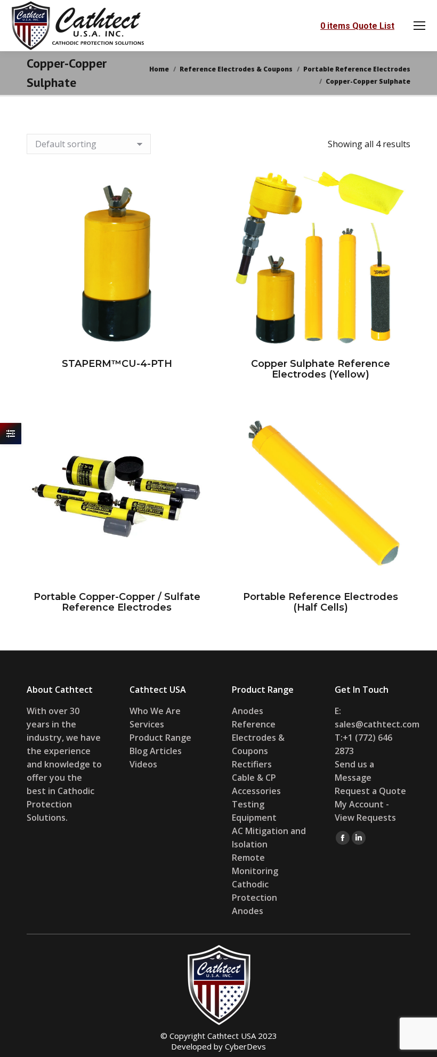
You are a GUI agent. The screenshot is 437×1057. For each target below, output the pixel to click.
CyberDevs (245, 1046)
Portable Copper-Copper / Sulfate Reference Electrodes (117, 602)
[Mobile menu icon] (419, 26)
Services (147, 724)
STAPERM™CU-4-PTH (117, 364)
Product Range (160, 737)
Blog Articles (156, 751)
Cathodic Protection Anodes (254, 897)
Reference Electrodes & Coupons (258, 737)
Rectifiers (252, 764)
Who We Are (155, 711)
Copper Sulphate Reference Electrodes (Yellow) (320, 369)
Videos (143, 764)
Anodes (247, 711)
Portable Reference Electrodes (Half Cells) (320, 602)
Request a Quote (370, 791)
